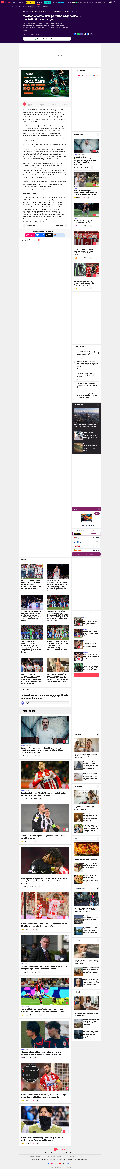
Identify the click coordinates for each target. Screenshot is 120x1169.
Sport (31, 11)
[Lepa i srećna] (59, 1156)
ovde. (50, 189)
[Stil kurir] (48, 1156)
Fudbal (36, 11)
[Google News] (94, 76)
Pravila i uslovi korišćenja (55, 1159)
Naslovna (25, 11)
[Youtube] (86, 76)
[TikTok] (90, 76)
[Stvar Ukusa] (87, 1156)
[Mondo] (6, 2)
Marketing (34, 1159)
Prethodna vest (30, 225)
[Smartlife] (65, 1156)
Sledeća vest (60, 225)
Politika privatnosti (83, 1159)
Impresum (40, 1159)
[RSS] (97, 76)
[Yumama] (79, 1156)
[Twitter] (83, 76)
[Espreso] (38, 1156)
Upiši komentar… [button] (31, 703)
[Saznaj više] (98, 405)
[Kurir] (32, 1156)
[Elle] (43, 1156)
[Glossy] (53, 1156)
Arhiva (75, 1159)
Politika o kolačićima (68, 1159)
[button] (66, 34)
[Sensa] (72, 1156)
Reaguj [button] (24, 240)
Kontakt (46, 1159)
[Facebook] (75, 76)
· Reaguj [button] (78, 197)
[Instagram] (79, 76)
